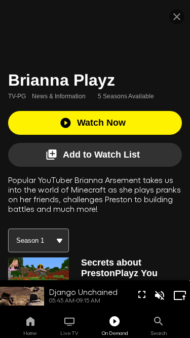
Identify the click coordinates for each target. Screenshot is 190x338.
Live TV (69, 333)
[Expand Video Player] (180, 295)
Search (159, 333)
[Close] (177, 17)
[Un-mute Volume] (159, 295)
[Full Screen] (142, 294)
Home (30, 333)
